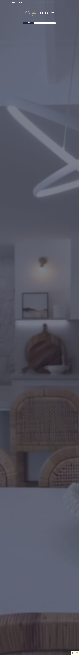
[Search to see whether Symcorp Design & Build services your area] (55, 23)
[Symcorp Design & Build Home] (16, 3)
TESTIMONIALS (53, 2)
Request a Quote (65, 2)
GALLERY (46, 2)
